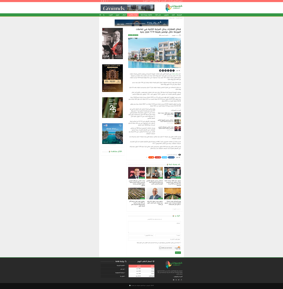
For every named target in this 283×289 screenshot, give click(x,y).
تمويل (117, 15)
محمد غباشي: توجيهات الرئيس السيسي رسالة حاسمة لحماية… (166, 127)
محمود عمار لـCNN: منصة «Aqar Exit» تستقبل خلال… (166, 113)
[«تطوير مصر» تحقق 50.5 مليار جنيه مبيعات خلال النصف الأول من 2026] (154, 193)
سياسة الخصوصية (154, 1)
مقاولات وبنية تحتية (146, 15)
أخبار (173, 15)
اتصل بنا (145, 1)
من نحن (163, 1)
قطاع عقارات (175, 74)
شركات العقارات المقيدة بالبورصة (172, 154)
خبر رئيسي (178, 177)
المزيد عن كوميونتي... (177, 276)
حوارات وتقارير (133, 15)
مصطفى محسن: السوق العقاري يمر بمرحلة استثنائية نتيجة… (166, 120)
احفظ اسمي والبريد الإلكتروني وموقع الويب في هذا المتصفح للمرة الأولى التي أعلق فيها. (158, 243)
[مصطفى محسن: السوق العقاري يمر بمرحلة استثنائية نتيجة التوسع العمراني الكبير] (178, 121)
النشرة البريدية (120, 265)
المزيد (111, 15)
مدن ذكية (158, 15)
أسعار (124, 15)
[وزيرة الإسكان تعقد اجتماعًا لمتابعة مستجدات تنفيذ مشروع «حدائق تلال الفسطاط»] (172, 193)
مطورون (166, 15)
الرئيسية (179, 15)
